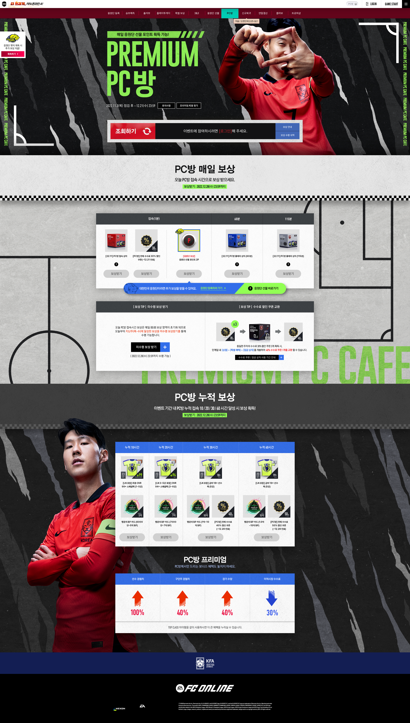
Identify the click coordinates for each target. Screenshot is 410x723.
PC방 (230, 13)
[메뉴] (406, 4)
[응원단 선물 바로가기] (260, 288)
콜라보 (279, 13)
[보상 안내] (287, 127)
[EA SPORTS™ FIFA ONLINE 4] (4, 4)
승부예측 (130, 13)
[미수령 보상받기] (150, 347)
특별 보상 (180, 13)
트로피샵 (296, 13)
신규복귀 (246, 15)
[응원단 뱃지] (13, 44)
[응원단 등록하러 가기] (179, 288)
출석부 (147, 13)
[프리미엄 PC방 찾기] (188, 106)
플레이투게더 (163, 13)
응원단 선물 (213, 13)
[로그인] (371, 4)
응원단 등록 (114, 13)
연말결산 (263, 13)
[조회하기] (133, 131)
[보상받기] (116, 274)
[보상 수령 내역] (287, 135)
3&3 (196, 13)
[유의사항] (166, 106)
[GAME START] (391, 4)
